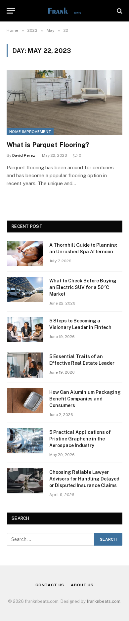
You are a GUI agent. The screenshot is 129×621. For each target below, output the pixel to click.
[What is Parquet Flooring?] (64, 102)
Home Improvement (30, 132)
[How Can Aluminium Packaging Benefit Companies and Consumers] (25, 400)
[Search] (118, 10)
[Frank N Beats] (64, 10)
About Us (82, 585)
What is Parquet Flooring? (48, 145)
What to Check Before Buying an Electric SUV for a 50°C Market (82, 287)
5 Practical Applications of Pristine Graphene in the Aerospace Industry (80, 439)
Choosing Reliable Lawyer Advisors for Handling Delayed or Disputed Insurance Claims (84, 479)
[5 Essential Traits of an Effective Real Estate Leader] (25, 365)
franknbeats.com (103, 601)
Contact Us (49, 585)
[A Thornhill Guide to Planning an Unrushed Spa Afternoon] (25, 253)
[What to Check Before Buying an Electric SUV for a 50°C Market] (25, 289)
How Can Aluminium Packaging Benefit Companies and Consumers (85, 399)
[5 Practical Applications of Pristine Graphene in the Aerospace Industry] (25, 440)
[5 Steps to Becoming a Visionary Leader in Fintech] (25, 329)
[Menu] (11, 10)
